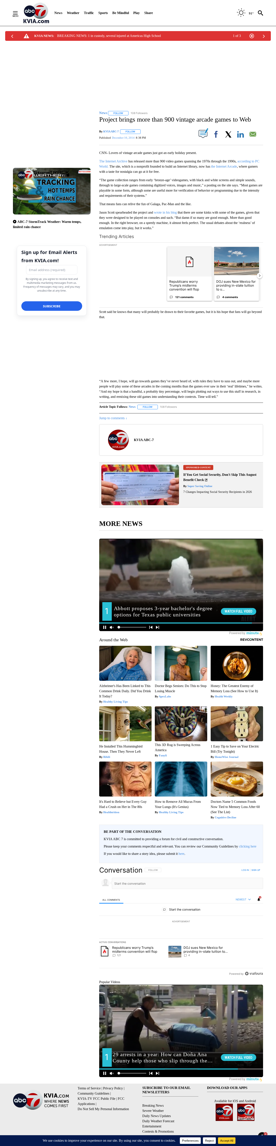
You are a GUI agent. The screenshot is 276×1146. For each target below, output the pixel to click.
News (58, 13)
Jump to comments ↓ (113, 418)
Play (136, 13)
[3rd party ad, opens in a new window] (140, 504)
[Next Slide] (259, 275)
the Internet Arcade (224, 166)
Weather (73, 13)
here (181, 854)
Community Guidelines (93, 1093)
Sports (103, 13)
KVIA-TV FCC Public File (96, 1098)
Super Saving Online (199, 486)
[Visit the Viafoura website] (254, 973)
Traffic (89, 13)
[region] (181, 922)
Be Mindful (120, 13)
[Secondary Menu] (18, 13)
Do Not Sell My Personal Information (103, 1109)
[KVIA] (36, 13)
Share (148, 13)
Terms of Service (89, 1088)
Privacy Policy (113, 1088)
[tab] (111, 899)
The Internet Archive (113, 161)
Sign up (255, 870)
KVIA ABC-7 (111, 131)
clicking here (247, 846)
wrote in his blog (165, 212)
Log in (245, 870)
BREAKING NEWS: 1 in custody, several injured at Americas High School (109, 36)
